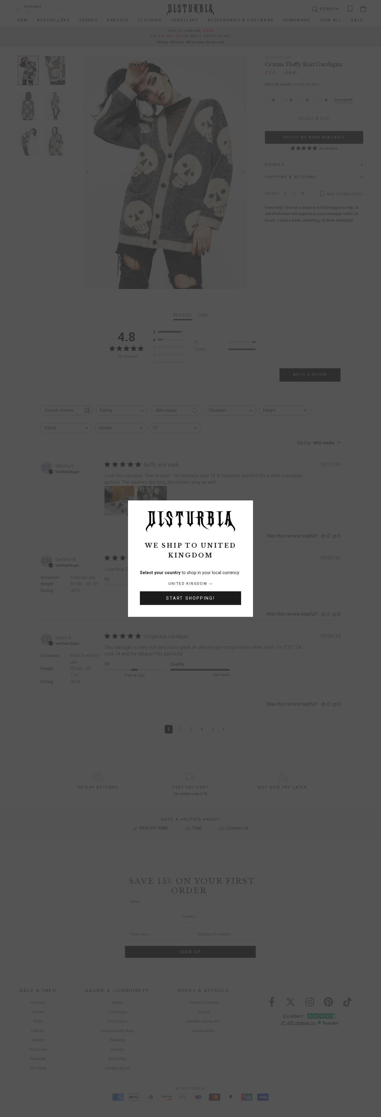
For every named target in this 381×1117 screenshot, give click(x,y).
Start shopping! (190, 598)
